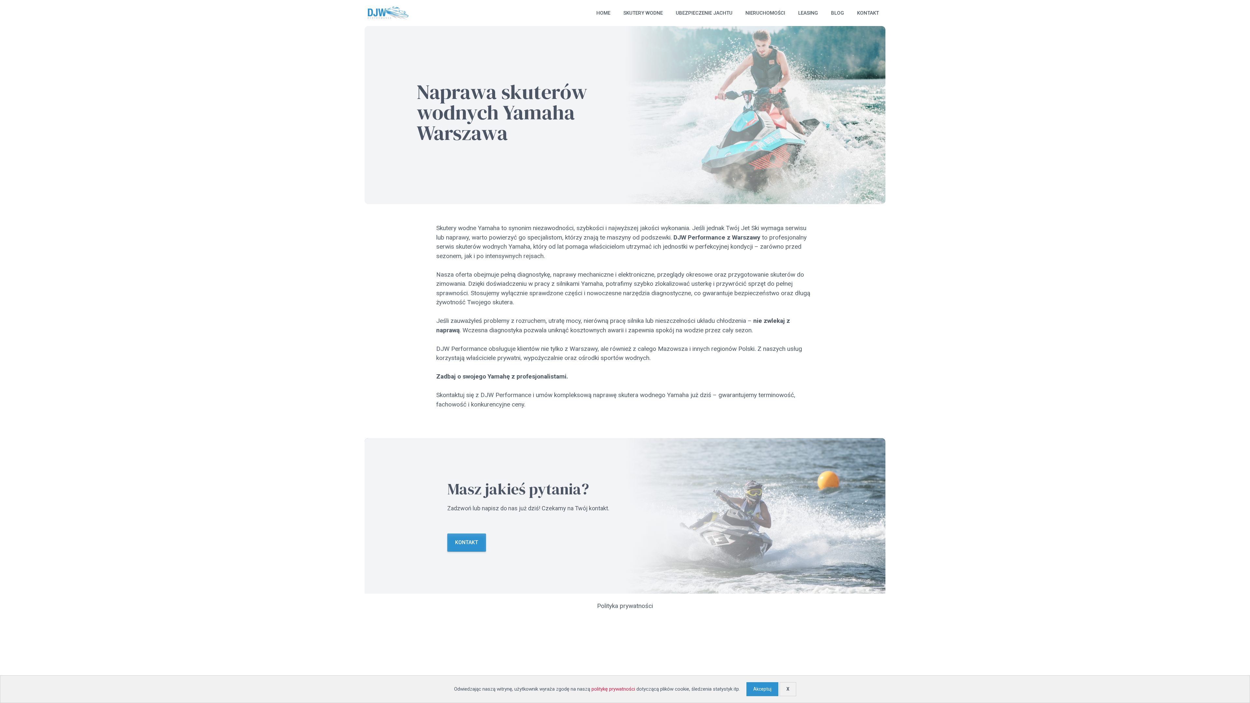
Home (603, 13)
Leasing (808, 13)
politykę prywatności (613, 689)
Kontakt (868, 13)
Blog (837, 13)
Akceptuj (762, 689)
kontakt (466, 542)
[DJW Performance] (388, 13)
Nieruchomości (765, 13)
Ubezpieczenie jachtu (704, 13)
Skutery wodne (643, 13)
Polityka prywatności (625, 606)
